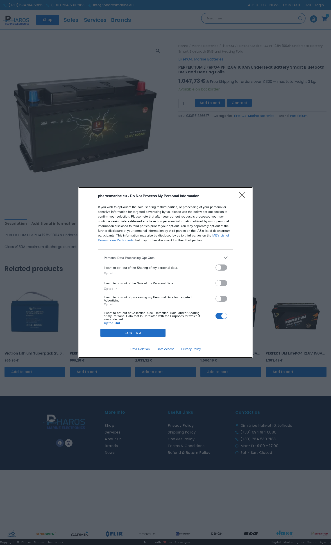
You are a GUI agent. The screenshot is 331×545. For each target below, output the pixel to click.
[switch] (221, 267)
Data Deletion (140, 349)
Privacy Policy (191, 349)
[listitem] (165, 257)
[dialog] (165, 272)
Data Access (165, 349)
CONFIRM (133, 333)
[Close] (243, 196)
